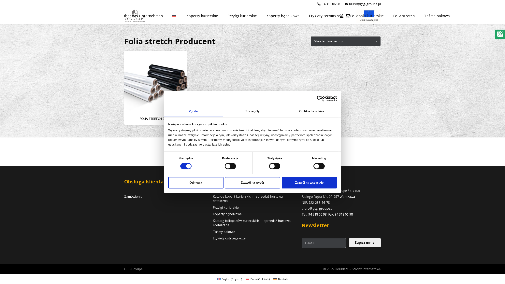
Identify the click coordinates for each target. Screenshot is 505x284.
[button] (179, 16)
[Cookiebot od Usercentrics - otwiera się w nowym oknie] (319, 98)
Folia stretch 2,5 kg (155, 119)
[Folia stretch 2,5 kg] (155, 82)
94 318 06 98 (317, 214)
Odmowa (196, 182)
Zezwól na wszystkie (309, 182)
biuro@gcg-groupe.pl (317, 208)
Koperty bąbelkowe (227, 214)
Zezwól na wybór (252, 182)
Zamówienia (133, 196)
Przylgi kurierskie (226, 207)
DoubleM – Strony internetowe (358, 269)
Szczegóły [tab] (252, 111)
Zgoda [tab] (193, 111)
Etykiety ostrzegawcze (229, 238)
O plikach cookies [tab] (311, 111)
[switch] (230, 166)
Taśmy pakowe (224, 232)
